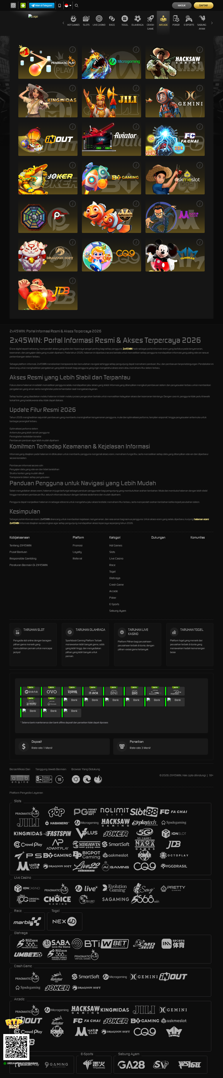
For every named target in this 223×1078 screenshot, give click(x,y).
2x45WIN (127, 348)
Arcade (163, 24)
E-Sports (189, 24)
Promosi (78, 545)
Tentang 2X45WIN (20, 545)
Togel (125, 24)
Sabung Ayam (201, 26)
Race (112, 24)
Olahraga (138, 24)
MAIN (48, 62)
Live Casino (99, 24)
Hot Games (73, 24)
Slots (86, 24)
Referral (77, 558)
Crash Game (150, 26)
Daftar (203, 5)
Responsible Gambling (23, 558)
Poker (176, 24)
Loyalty (77, 552)
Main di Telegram (43, 5)
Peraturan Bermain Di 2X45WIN (28, 565)
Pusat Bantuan (18, 552)
